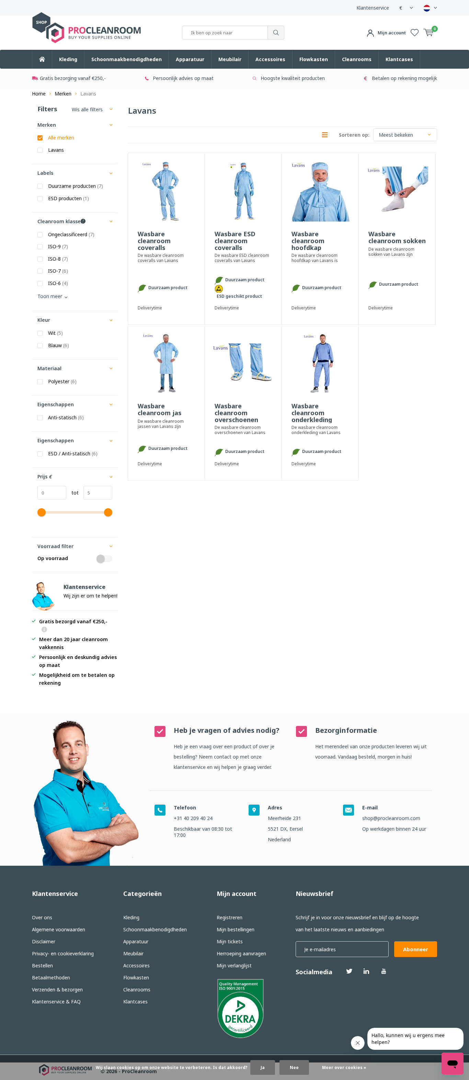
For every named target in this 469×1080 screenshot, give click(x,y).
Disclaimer (43, 941)
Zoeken (276, 32)
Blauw (58, 345)
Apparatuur (190, 59)
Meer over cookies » (344, 1067)
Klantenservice (372, 7)
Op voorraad (52, 558)
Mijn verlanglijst (234, 965)
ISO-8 (58, 259)
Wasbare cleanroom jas (160, 409)
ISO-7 (58, 271)
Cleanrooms (356, 59)
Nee (294, 1067)
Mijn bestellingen (235, 929)
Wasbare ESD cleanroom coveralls (235, 240)
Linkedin (366, 971)
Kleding (68, 59)
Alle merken (61, 138)
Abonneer (415, 949)
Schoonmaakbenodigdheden (126, 59)
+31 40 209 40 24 (193, 818)
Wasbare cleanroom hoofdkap (307, 240)
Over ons (42, 917)
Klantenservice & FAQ (56, 1001)
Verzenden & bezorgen (57, 989)
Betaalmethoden (51, 977)
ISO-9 (58, 246)
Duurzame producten (75, 186)
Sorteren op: (354, 135)
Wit (55, 333)
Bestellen (42, 965)
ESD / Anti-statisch (73, 454)
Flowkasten (313, 59)
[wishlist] (415, 32)
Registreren (229, 917)
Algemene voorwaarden (58, 929)
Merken (63, 93)
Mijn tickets (230, 941)
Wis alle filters (87, 109)
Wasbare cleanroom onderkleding (311, 412)
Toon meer (49, 296)
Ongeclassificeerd (71, 234)
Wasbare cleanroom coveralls (154, 240)
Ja (263, 1067)
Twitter (349, 971)
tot (72, 492)
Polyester (62, 381)
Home (39, 93)
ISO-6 (58, 283)
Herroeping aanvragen (241, 953)
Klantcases (399, 59)
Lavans (56, 150)
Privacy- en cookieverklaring (63, 953)
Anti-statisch (66, 417)
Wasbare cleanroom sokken (397, 237)
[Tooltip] (44, 630)
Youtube (383, 971)
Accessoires (270, 59)
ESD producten (68, 198)
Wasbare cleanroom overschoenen (236, 412)
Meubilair (229, 59)
